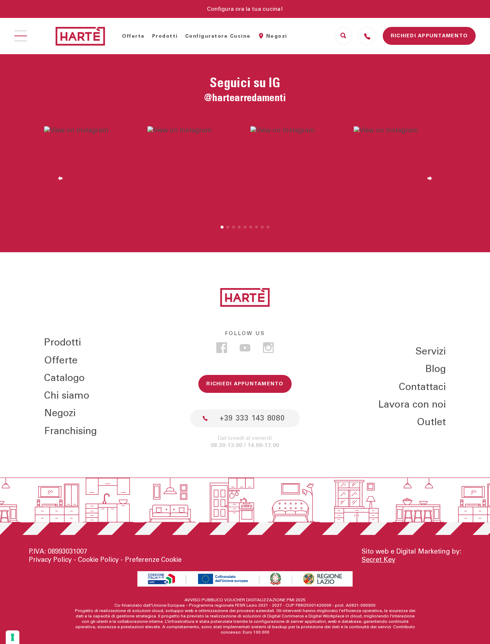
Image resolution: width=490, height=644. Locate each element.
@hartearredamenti (245, 98)
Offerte (133, 36)
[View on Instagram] (90, 172)
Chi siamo (66, 395)
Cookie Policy (98, 559)
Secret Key (378, 559)
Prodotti (165, 36)
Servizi (430, 351)
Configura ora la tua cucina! (245, 9)
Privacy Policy (50, 559)
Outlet (431, 422)
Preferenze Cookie (153, 559)
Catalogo (64, 378)
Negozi (276, 36)
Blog (435, 369)
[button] (222, 227)
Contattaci (422, 387)
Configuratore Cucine (218, 36)
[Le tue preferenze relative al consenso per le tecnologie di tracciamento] (12, 637)
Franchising (70, 431)
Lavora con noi (412, 404)
